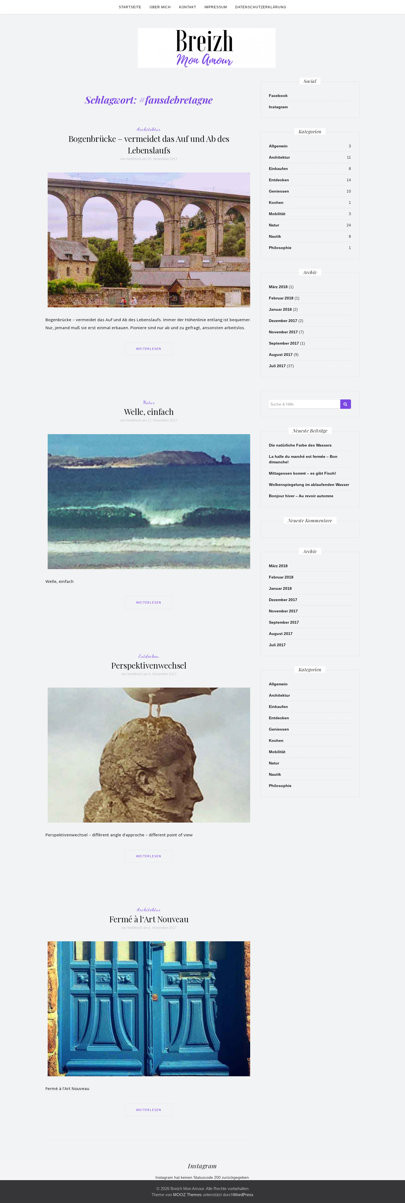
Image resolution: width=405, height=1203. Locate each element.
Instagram (278, 107)
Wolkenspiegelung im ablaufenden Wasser (309, 484)
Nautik (275, 236)
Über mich (160, 7)
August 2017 (281, 354)
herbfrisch (133, 159)
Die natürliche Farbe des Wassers (300, 445)
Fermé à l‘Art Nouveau (149, 918)
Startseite (130, 7)
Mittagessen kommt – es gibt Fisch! (302, 473)
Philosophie (280, 247)
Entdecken (149, 656)
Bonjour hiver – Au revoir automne (301, 496)
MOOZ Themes (187, 1194)
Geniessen (279, 191)
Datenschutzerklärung (260, 7)
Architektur (149, 129)
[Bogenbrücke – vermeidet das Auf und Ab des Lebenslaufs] (149, 239)
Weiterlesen (148, 349)
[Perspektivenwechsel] (149, 755)
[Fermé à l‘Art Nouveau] (149, 1008)
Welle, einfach (149, 411)
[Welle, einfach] (149, 501)
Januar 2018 (280, 309)
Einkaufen (278, 168)
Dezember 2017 (283, 320)
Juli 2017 (277, 366)
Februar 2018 (281, 298)
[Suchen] (345, 404)
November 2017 (283, 332)
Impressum (215, 7)
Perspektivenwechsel (148, 665)
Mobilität (277, 214)
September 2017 (284, 343)
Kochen (276, 202)
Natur (149, 402)
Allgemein (278, 146)
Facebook (278, 95)
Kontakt (187, 7)
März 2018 (278, 287)
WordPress (243, 1194)
